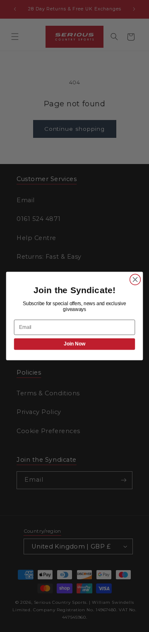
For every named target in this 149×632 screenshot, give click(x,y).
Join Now (74, 343)
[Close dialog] (135, 279)
